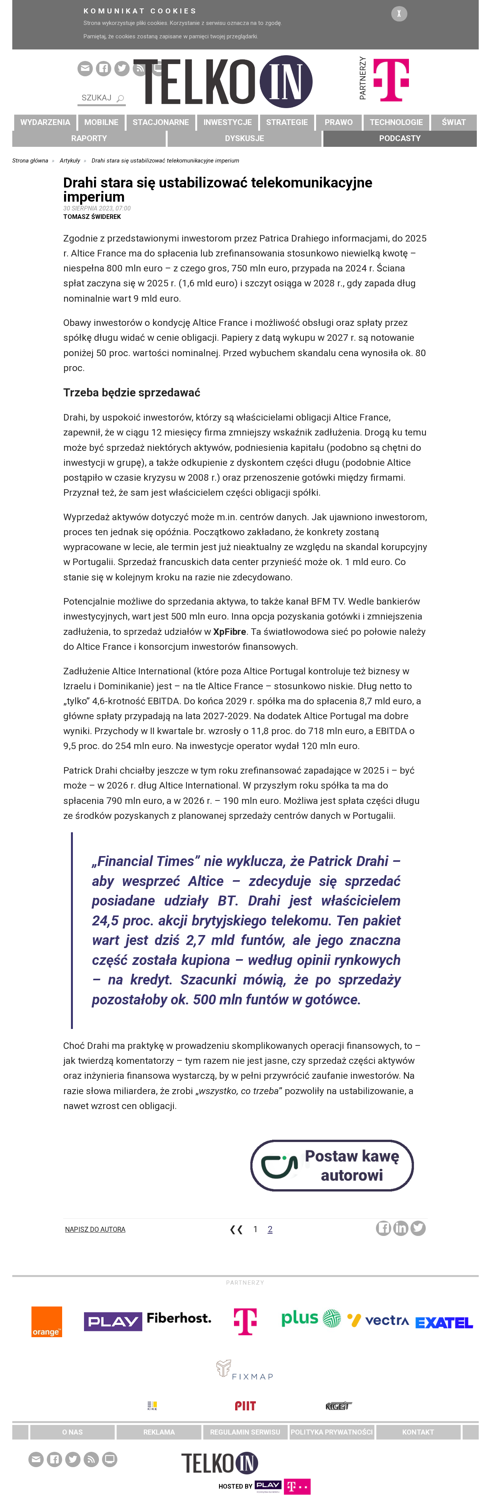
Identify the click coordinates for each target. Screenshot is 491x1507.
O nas (72, 1432)
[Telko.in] (245, 81)
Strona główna (30, 160)
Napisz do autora (95, 1229)
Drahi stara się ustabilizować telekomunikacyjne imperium (165, 160)
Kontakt (418, 1432)
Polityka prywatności (332, 1432)
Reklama (159, 1432)
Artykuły (70, 160)
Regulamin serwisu (245, 1432)
